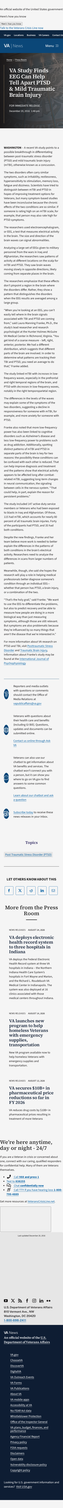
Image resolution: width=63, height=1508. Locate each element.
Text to (15, 1181)
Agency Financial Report (25, 1437)
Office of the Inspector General (28, 1422)
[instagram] (34, 1301)
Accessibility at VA (21, 1405)
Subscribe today (23, 812)
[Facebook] (9, 891)
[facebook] (27, 1301)
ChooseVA (16, 1360)
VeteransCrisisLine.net (41, 1201)
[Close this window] (25, 1219)
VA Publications (19, 1388)
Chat (28, 1186)
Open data (16, 1459)
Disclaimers (17, 1453)
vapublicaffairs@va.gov (27, 703)
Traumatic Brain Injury (33, 650)
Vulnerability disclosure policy (28, 1465)
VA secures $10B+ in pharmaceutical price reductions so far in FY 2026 (31, 1095)
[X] (20, 891)
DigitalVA (15, 1371)
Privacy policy (18, 1442)
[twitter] (13, 1301)
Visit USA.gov (24, 1487)
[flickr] (48, 1301)
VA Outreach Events (22, 1377)
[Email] (53, 891)
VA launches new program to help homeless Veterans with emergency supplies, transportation (28, 1033)
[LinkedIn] (42, 891)
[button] (21, 28)
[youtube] (6, 1301)
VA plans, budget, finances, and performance (29, 1429)
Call (26, 1177)
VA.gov (14, 1355)
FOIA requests (18, 1448)
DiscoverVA (17, 1366)
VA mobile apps (19, 1400)
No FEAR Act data (20, 1411)
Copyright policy (20, 1470)
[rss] (20, 1301)
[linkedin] (41, 1301)
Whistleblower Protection (25, 1416)
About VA (15, 1394)
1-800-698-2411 (15, 1320)
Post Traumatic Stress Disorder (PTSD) (28, 855)
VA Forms (16, 1383)
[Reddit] (31, 891)
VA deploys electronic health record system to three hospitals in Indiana (31, 944)
